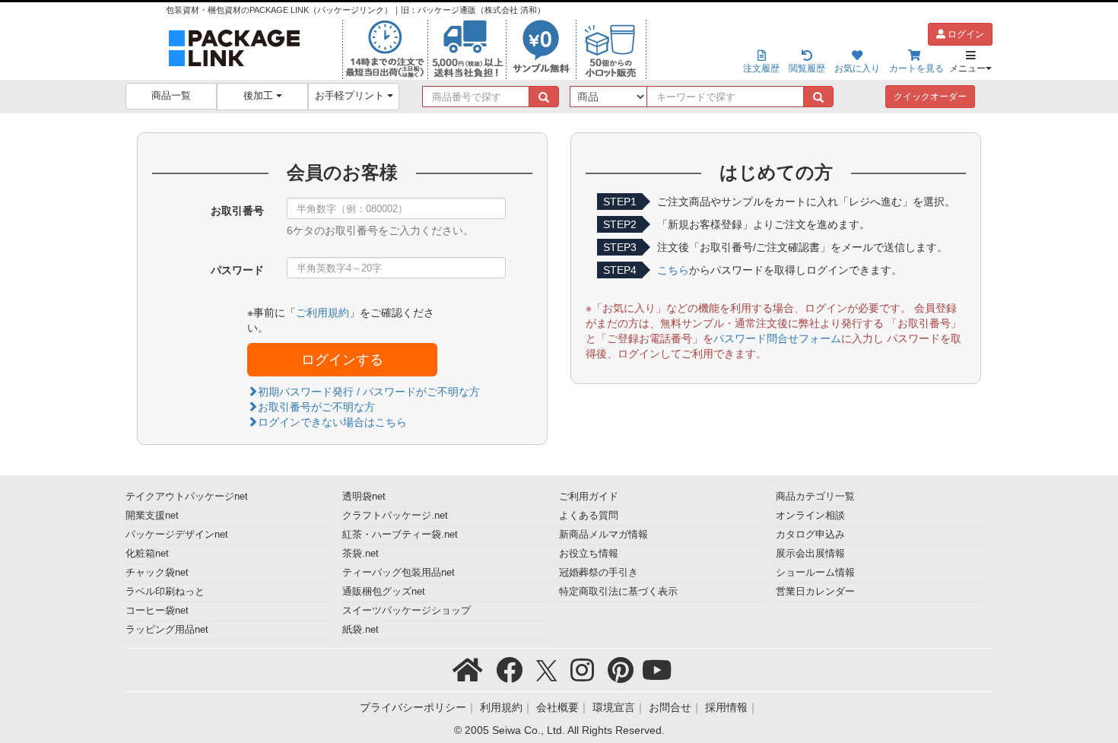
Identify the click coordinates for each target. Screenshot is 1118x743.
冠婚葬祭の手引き (598, 572)
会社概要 (557, 707)
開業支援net (152, 515)
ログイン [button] (964, 34)
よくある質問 (588, 515)
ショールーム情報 (815, 572)
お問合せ (670, 707)
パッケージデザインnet (176, 534)
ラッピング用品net (166, 629)
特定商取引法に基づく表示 (618, 591)
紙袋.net (360, 629)
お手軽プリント (351, 95)
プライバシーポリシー (413, 707)
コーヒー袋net (157, 610)
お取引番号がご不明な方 (316, 407)
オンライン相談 (810, 515)
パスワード (237, 270)
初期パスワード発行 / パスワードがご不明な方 (369, 392)
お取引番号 (237, 211)
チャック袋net (157, 572)
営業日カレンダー (815, 591)
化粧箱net (147, 553)
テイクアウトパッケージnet (186, 496)
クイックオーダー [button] (930, 96)
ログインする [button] (342, 359)
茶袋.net (360, 553)
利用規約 (501, 707)
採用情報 (726, 707)
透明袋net (364, 496)
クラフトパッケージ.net (395, 515)
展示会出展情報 (810, 553)
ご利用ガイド (588, 496)
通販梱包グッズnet (383, 591)
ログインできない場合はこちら (332, 422)
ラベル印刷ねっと (165, 591)
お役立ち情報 (588, 553)
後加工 (259, 95)
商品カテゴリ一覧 (815, 496)
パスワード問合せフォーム (777, 338)
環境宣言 (613, 707)
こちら (673, 270)
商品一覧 (171, 95)
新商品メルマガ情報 (603, 534)
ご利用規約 (322, 312)
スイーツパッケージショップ (406, 610)
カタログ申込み (810, 534)
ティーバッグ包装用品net (398, 572)
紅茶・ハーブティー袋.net (400, 534)
